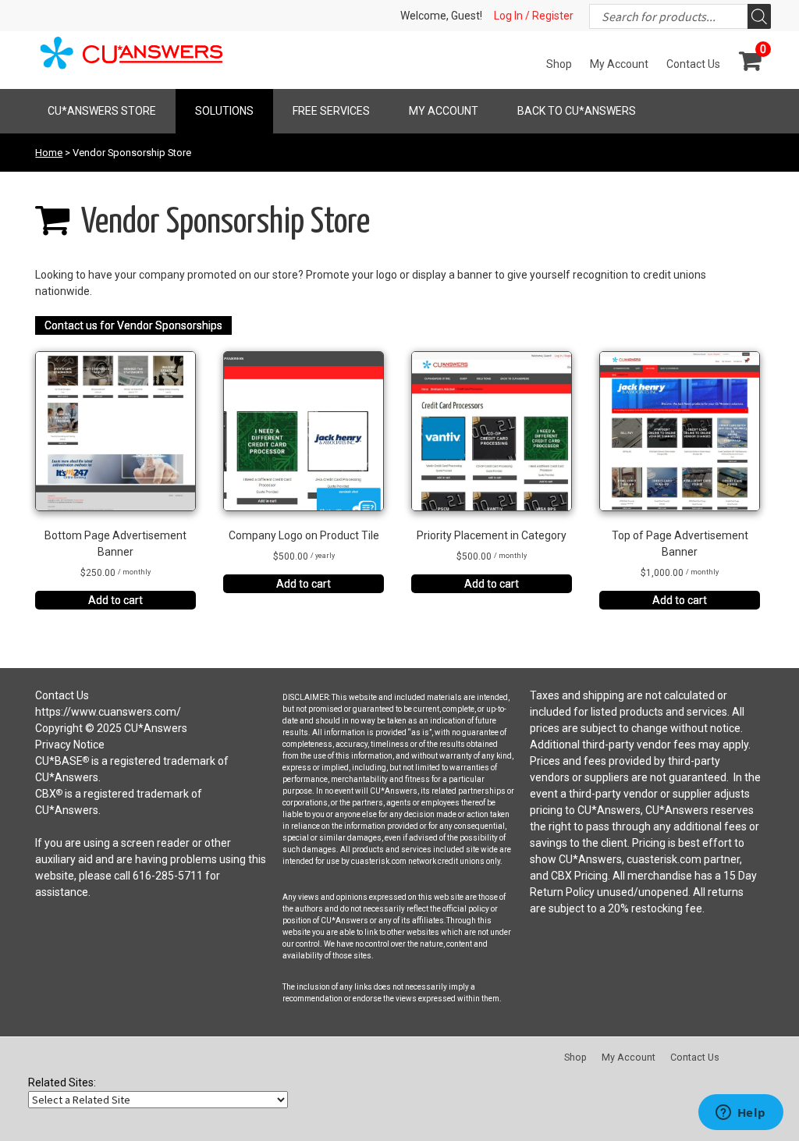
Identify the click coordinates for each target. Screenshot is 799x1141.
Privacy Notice (70, 744)
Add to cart (115, 600)
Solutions (224, 111)
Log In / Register (534, 15)
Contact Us (693, 64)
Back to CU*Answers (576, 111)
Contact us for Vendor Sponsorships (133, 325)
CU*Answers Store (102, 111)
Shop (559, 64)
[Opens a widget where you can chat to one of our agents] (740, 1113)
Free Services (331, 111)
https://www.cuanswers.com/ (108, 712)
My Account (619, 64)
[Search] (759, 16)
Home (48, 152)
